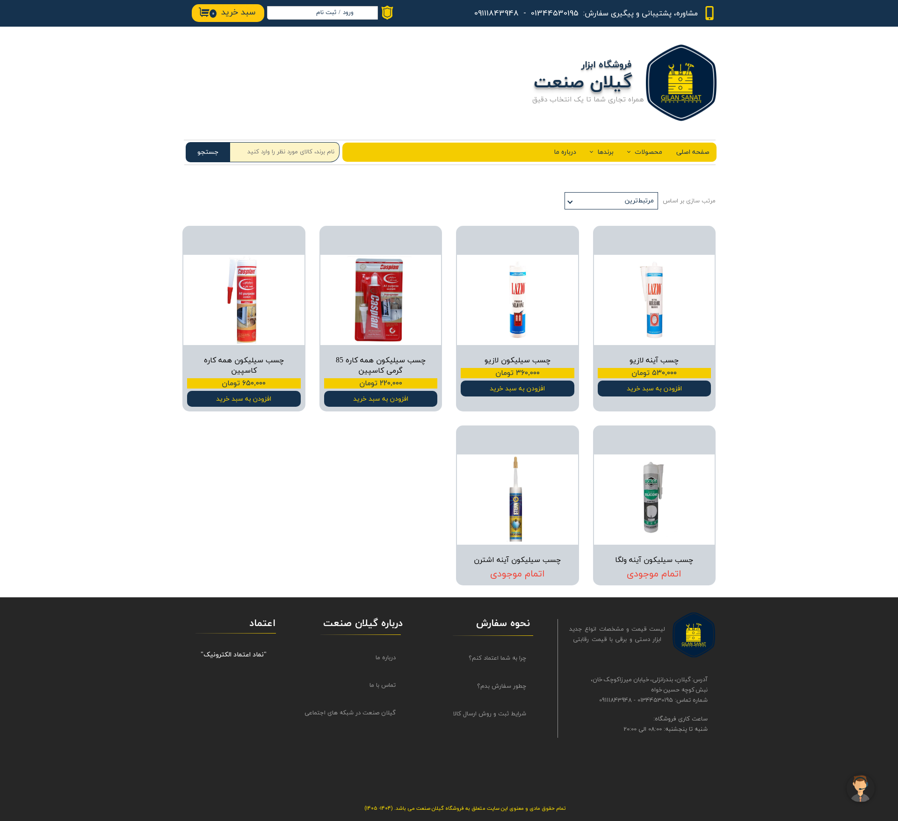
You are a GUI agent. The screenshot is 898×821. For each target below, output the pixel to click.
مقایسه (691, 239)
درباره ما (565, 152)
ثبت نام (326, 12)
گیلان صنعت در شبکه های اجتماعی (358, 713)
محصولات (648, 152)
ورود (348, 12)
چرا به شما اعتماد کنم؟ (497, 658)
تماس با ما (382, 685)
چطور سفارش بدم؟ (501, 686)
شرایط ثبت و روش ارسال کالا (489, 714)
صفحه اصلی (693, 152)
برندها (605, 152)
